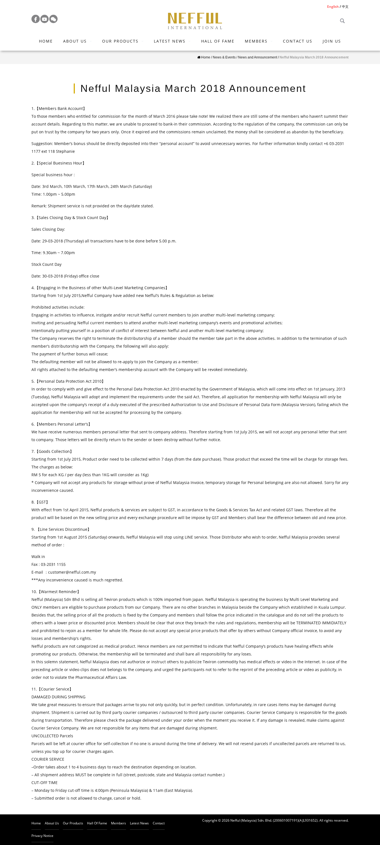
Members (256, 41)
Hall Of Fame (218, 41)
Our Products (120, 41)
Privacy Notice (42, 835)
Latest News (170, 41)
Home (46, 41)
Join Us (332, 41)
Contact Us (297, 41)
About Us (75, 41)
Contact (159, 823)
